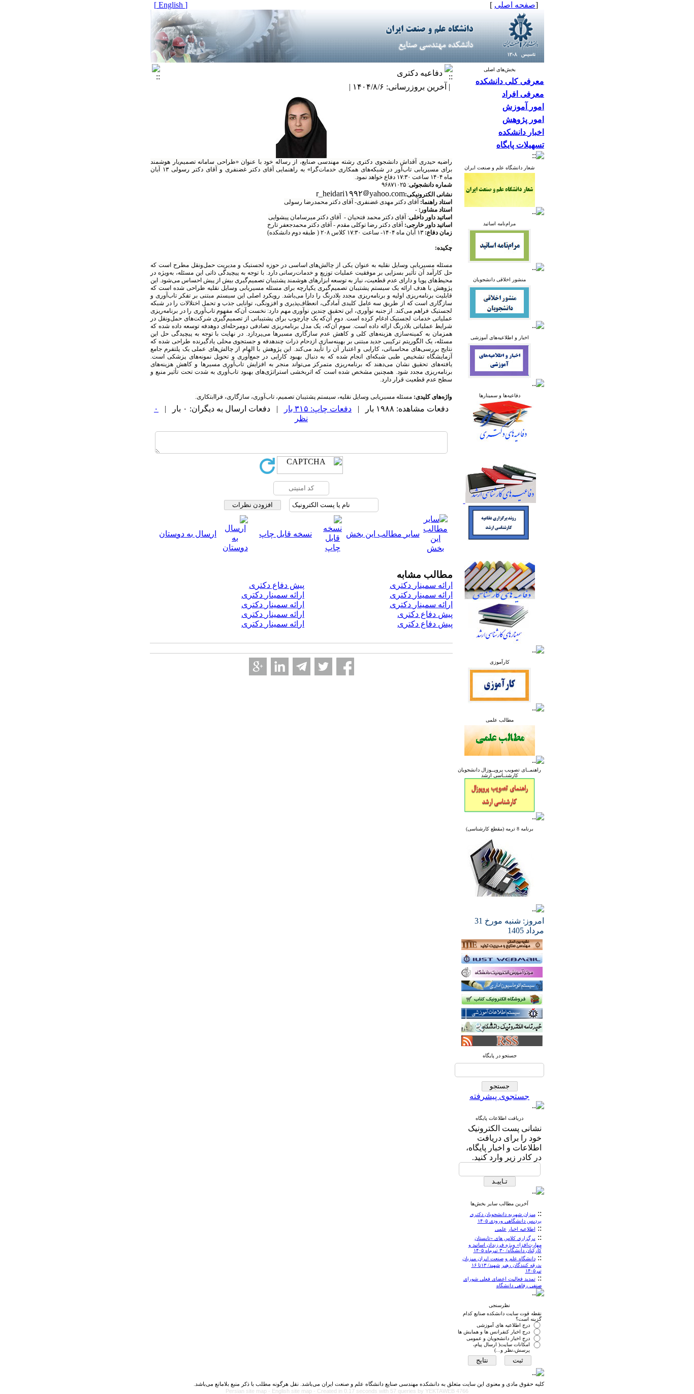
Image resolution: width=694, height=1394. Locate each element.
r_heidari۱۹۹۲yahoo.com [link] (360, 193)
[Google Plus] (258, 666)
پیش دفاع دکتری (276, 585)
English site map (292, 1391)
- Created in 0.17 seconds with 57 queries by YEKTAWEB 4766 (390, 1391)
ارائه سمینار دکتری (421, 585)
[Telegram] (301, 666)
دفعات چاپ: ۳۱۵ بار (318, 408)
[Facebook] (345, 666)
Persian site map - (249, 1391)
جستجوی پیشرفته (499, 1096)
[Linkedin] (280, 666)
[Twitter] (323, 666)
